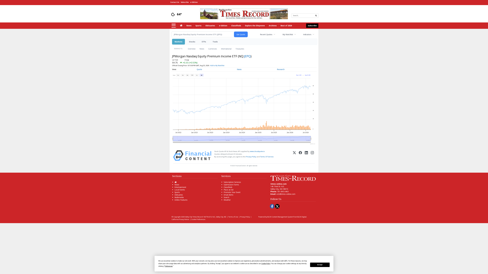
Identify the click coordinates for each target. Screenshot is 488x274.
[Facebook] (300, 155)
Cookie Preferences (198, 219)
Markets (178, 41)
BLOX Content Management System (280, 217)
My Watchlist (288, 34)
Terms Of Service (266, 157)
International (226, 49)
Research (281, 69)
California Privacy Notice (180, 219)
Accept (320, 265)
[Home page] (244, 13)
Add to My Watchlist (217, 65)
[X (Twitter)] (294, 155)
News (202, 49)
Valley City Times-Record (194, 217)
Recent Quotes (266, 34)
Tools (215, 41)
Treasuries (239, 49)
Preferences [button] (169, 266)
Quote (199, 69)
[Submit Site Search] (316, 16)
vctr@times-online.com (285, 194)
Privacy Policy (251, 157)
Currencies (212, 49)
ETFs (204, 41)
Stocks (192, 41)
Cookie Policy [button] (265, 263)
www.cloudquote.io (257, 151)
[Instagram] (312, 155)
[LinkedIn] (306, 155)
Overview (191, 49)
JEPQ (247, 56)
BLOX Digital (301, 217)
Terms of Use (233, 217)
